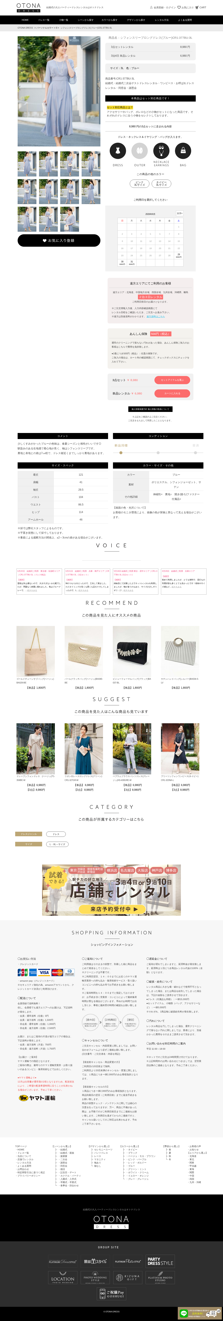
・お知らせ (193, 1149)
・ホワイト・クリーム (137, 1172)
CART (202, 7)
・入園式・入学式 (67, 1179)
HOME (25, 20)
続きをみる (46, 590)
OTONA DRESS (25, 28)
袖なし (97, 1166)
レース (97, 1156)
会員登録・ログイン (165, 7)
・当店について (23, 1156)
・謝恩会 (62, 1162)
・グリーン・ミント (136, 1169)
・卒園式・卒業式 (67, 1182)
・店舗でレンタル (24, 1159)
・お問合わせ (22, 1169)
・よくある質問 (23, 1166)
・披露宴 (62, 1156)
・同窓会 (62, 1166)
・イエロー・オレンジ (137, 1175)
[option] (59, 91)
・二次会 (62, 1159)
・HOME (19, 1149)
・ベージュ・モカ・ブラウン (141, 1156)
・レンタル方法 (23, 1162)
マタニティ (100, 1159)
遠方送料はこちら (156, 316)
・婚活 (61, 1169)
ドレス (56, 834)
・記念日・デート (67, 1172)
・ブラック (131, 1153)
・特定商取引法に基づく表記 (30, 1172)
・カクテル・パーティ (69, 1175)
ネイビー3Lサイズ (161, 183)
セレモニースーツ (103, 1149)
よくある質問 (185, 20)
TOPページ (21, 1146)
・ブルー (130, 1166)
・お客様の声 (194, 1146)
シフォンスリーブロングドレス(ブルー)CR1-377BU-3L (86, 28)
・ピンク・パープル (136, 1159)
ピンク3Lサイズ (139, 183)
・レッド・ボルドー (136, 1162)
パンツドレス (101, 1153)
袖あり (97, 1162)
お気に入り (188, 7)
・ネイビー (131, 1149)
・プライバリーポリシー (27, 1175)
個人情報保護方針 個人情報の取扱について (150, 409)
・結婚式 (62, 1149)
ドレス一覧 (43, 20)
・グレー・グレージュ (137, 1179)
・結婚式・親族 (66, 1153)
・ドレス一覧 (22, 1153)
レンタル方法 (162, 20)
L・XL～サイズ (57, 844)
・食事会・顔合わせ (68, 1185)
